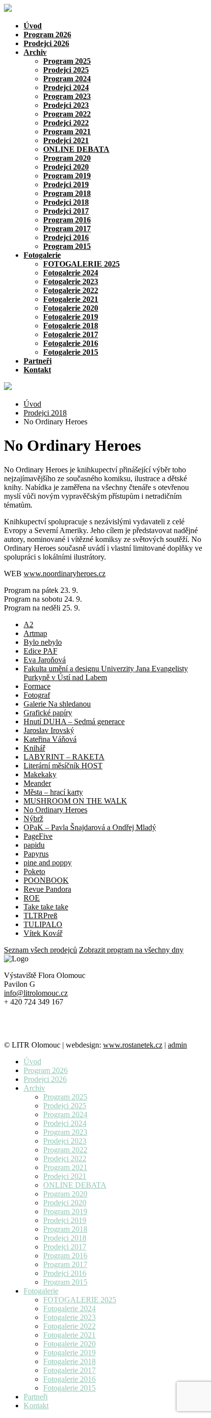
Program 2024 (67, 78)
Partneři (38, 361)
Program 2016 (67, 220)
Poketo (34, 871)
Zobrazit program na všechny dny (131, 950)
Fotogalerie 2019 (70, 317)
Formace (37, 686)
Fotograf (37, 695)
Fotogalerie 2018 (70, 325)
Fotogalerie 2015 (70, 352)
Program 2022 (67, 114)
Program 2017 (67, 228)
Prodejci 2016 (66, 237)
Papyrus (36, 854)
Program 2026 (47, 34)
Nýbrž (33, 818)
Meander (37, 783)
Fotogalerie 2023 (70, 281)
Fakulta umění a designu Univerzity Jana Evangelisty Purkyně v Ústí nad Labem (106, 673)
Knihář (34, 748)
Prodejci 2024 (66, 87)
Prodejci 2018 (66, 202)
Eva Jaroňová (45, 660)
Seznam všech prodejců (40, 950)
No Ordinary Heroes (55, 810)
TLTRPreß (40, 915)
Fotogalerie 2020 (70, 308)
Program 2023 (67, 96)
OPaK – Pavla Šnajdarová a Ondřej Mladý (90, 827)
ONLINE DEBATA (76, 149)
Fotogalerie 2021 (70, 299)
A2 (28, 624)
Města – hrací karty (53, 792)
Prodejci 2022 (66, 123)
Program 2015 (67, 246)
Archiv (35, 52)
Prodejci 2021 (66, 140)
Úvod (33, 26)
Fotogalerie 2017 (70, 334)
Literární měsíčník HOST (63, 765)
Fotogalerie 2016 (70, 343)
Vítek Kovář (43, 933)
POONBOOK (46, 880)
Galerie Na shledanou (57, 704)
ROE (32, 898)
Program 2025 (67, 61)
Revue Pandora (47, 889)
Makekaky (40, 774)
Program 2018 (67, 193)
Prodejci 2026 (46, 43)
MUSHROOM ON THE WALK (75, 801)
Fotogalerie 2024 (70, 273)
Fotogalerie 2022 (70, 290)
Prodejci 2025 (66, 70)
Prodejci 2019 (66, 184)
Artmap (35, 633)
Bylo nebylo (43, 642)
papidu (34, 845)
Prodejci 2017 (66, 211)
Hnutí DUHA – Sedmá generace (74, 721)
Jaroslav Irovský (49, 730)
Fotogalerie (42, 255)
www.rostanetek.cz (132, 1045)
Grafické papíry (48, 713)
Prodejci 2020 (66, 167)
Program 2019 (67, 175)
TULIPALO (43, 924)
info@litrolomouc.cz (36, 993)
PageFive (38, 836)
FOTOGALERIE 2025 (81, 264)
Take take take (46, 907)
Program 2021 (67, 131)
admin (177, 1045)
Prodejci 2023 (66, 105)
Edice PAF (40, 651)
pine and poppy (48, 862)
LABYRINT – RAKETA (64, 757)
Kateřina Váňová (50, 739)
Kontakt (37, 370)
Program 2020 (67, 158)
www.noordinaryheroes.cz (65, 573)
